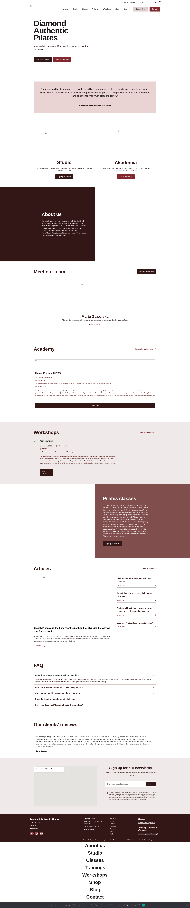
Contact (95, 897)
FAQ (111, 834)
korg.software (118, 840)
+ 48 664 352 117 (35, 828)
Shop (117, 9)
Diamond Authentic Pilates (44, 819)
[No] (187, 905)
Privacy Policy (87, 840)
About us (65, 9)
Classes (85, 9)
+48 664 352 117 (129, 3)
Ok (143, 905)
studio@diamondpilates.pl (147, 3)
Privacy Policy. (122, 797)
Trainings (95, 9)
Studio (75, 9)
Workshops (107, 9)
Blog (125, 9)
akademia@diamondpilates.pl (148, 834)
